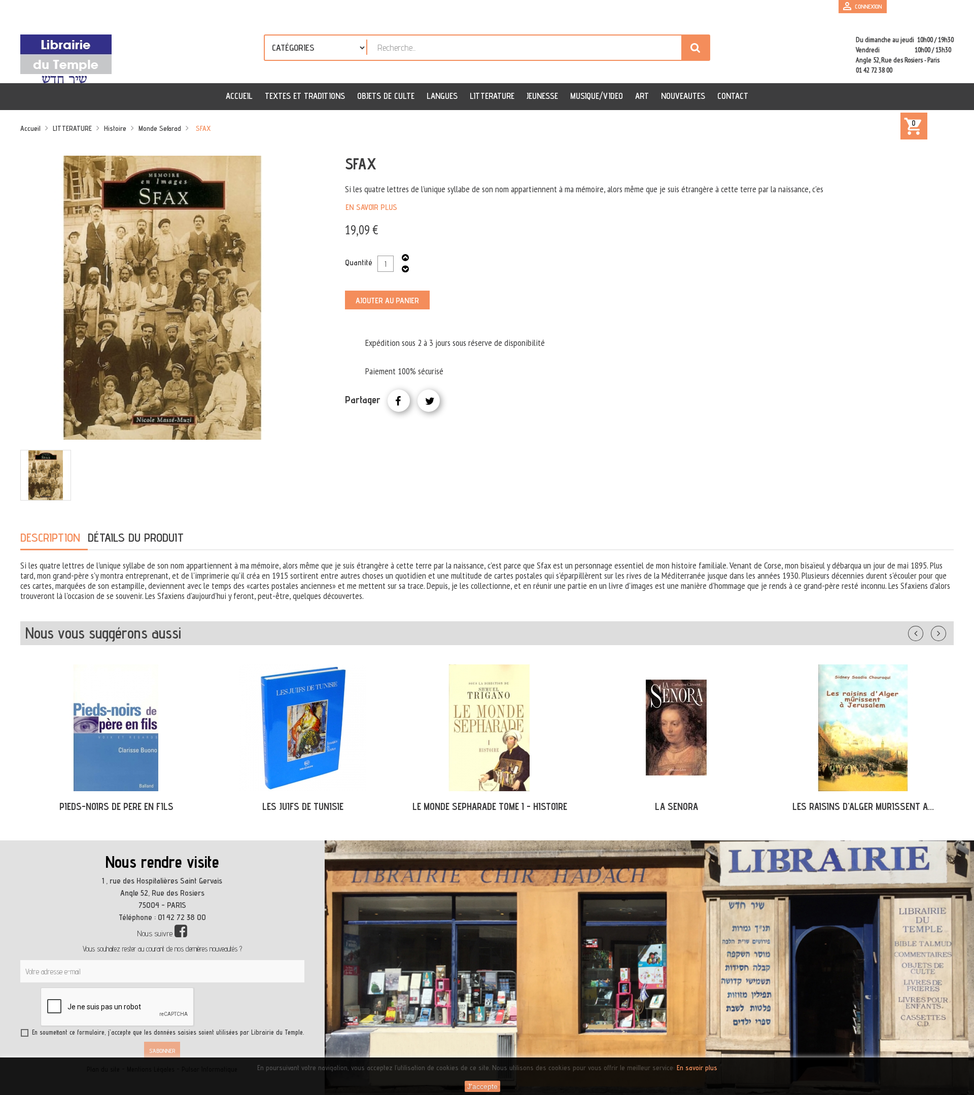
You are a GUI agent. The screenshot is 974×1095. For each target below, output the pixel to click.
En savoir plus (371, 207)
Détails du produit (136, 537)
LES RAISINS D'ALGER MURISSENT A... (863, 806)
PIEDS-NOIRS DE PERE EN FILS (116, 806)
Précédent (925, 631)
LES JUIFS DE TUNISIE (302, 806)
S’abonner (162, 1050)
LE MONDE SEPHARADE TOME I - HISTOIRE (489, 806)
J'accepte (482, 1086)
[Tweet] (429, 401)
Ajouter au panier (387, 300)
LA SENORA (676, 806)
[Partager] (399, 401)
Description (50, 537)
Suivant (945, 631)
